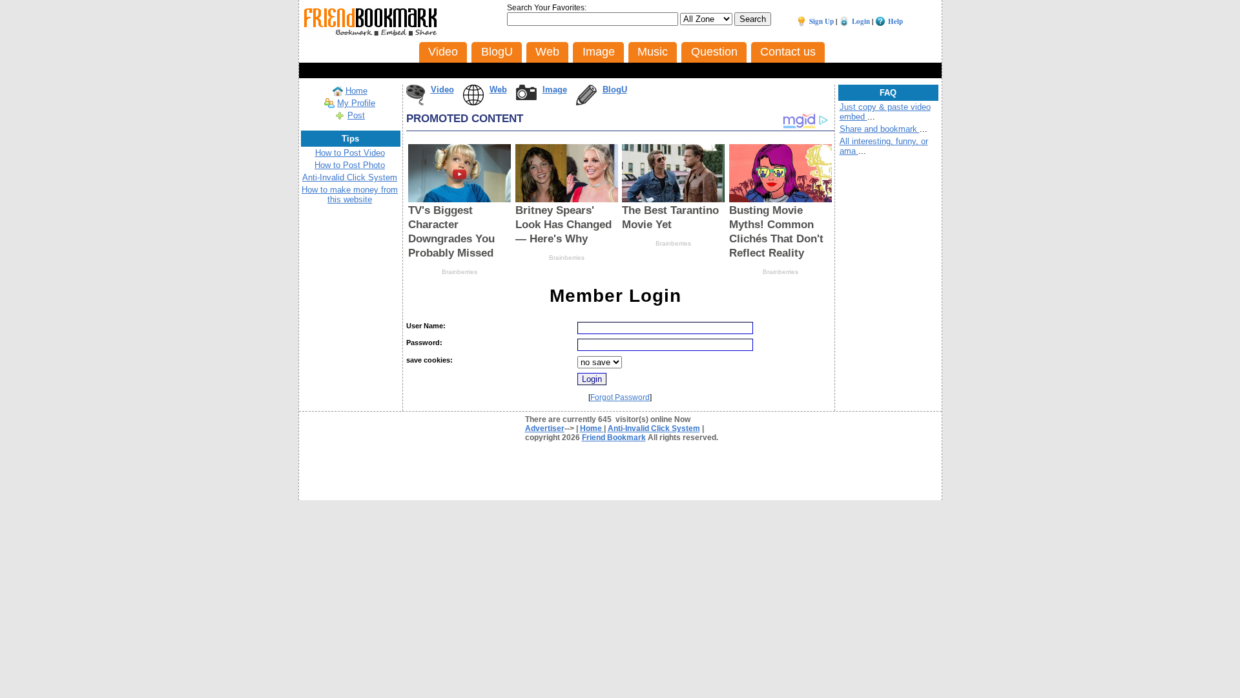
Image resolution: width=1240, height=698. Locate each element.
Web (498, 89)
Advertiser (544, 428)
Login (861, 21)
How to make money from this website (350, 194)
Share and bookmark (880, 129)
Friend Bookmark (614, 437)
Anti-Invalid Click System (349, 177)
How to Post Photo (350, 165)
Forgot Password (620, 397)
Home (356, 91)
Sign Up (821, 21)
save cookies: (429, 360)
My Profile (356, 103)
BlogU (615, 89)
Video (442, 89)
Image (554, 89)
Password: (424, 342)
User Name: (426, 326)
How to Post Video (350, 153)
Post (356, 115)
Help (895, 21)
